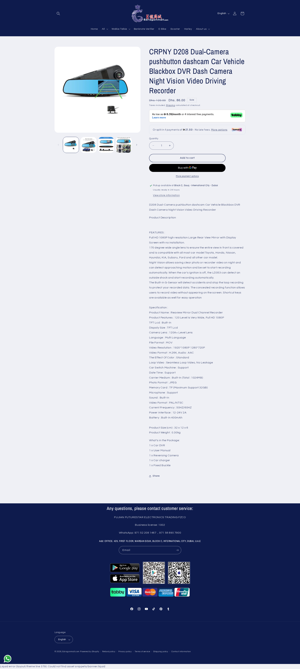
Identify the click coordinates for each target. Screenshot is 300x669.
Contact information (181, 652)
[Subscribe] (177, 550)
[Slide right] (136, 145)
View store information (166, 195)
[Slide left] (58, 145)
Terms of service (142, 652)
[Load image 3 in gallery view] (106, 145)
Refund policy (108, 652)
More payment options (187, 176)
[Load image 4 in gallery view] (124, 145)
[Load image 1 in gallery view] (71, 145)
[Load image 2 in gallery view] (88, 145)
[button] (58, 13)
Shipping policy (160, 652)
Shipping (170, 105)
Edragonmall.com (71, 652)
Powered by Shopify (89, 652)
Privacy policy (125, 652)
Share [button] (156, 476)
